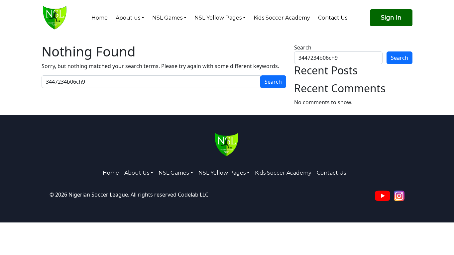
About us (128, 18)
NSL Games (167, 18)
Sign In (391, 17)
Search (302, 47)
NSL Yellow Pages (218, 18)
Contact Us (332, 18)
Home (99, 18)
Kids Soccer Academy (282, 18)
